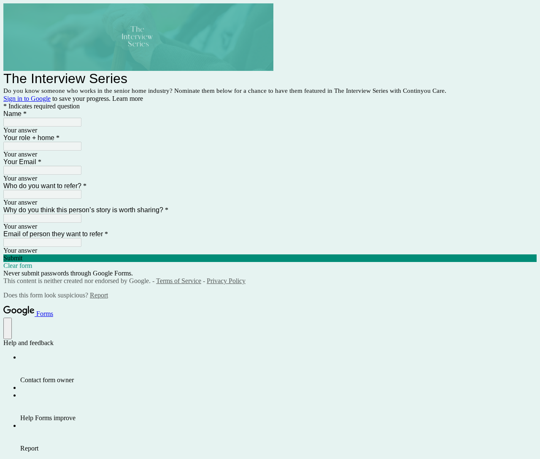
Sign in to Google (27, 98)
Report (99, 295)
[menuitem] (278, 369)
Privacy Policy (226, 280)
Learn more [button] (127, 98)
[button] (270, 258)
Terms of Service (178, 280)
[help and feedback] (7, 328)
